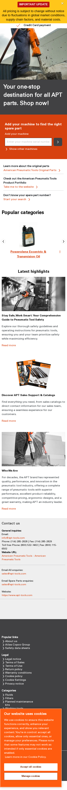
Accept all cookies (30, 767)
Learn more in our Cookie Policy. (25, 757)
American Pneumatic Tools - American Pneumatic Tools (24, 558)
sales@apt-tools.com (14, 574)
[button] (62, 3)
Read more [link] (9, 345)
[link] (28, 241)
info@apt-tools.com (13, 538)
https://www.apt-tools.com (17, 595)
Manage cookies (31, 776)
